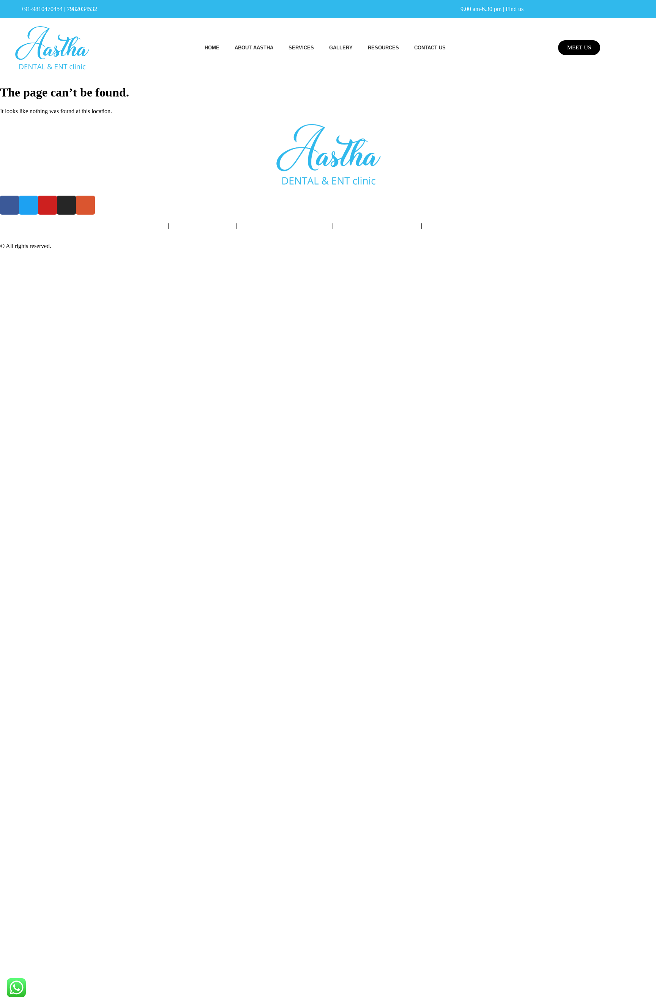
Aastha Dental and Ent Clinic (87, 246)
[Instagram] (66, 205)
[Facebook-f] (9, 205)
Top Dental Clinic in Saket (202, 225)
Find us (515, 9)
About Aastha (254, 48)
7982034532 (82, 9)
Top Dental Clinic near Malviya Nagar (284, 225)
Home (212, 48)
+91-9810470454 (42, 9)
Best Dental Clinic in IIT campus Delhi (470, 225)
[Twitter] (28, 205)
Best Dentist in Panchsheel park (38, 225)
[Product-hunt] (85, 205)
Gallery (341, 48)
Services (301, 48)
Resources (383, 48)
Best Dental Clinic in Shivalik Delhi (123, 225)
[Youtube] (47, 205)
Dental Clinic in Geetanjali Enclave (377, 225)
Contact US (430, 48)
